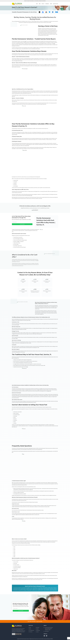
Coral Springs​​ (24, 587)
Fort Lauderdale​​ (40, 587)
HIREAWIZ (51, 638)
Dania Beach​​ (28, 587)
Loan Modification (31, 630)
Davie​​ (31, 587)
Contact (51, 3)
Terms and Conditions (41, 638)
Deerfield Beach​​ (35, 587)
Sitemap (45, 638)
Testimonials (47, 3)
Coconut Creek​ (15, 587)
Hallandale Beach (45, 587)
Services (43, 3)
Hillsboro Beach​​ (50, 587)
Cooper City (19, 587)
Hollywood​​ (54, 587)
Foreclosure (30, 631)
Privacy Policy (36, 638)
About (39, 3)
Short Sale (37, 627)
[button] (44, 4)
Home (37, 3)
